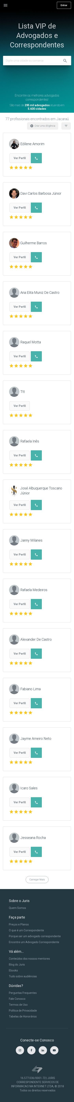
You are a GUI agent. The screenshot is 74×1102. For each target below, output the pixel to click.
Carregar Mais (37, 879)
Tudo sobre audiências (23, 976)
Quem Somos (17, 907)
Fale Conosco (17, 998)
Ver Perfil (20, 158)
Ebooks (13, 970)
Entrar (64, 5)
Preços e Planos (19, 924)
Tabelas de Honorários (23, 1016)
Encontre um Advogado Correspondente (34, 942)
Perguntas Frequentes (23, 992)
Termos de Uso (18, 1004)
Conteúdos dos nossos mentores (29, 958)
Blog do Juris (17, 964)
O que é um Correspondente (26, 930)
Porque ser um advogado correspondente (35, 936)
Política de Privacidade (23, 1010)
